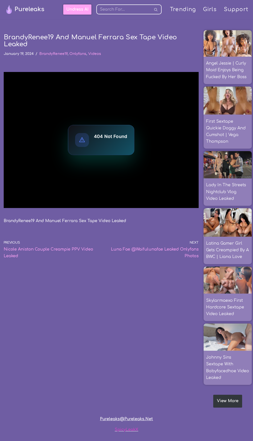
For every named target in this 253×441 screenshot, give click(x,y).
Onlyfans (77, 54)
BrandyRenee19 (53, 54)
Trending (183, 9)
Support (236, 9)
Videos (94, 54)
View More (227, 401)
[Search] (156, 9)
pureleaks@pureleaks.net (126, 419)
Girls (210, 9)
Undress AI (77, 9)
